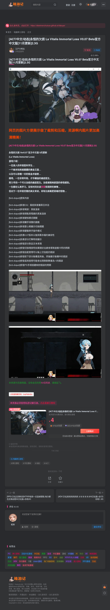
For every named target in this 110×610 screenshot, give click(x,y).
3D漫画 (71, 553)
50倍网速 (45, 382)
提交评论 (97, 526)
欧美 (30, 557)
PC (9, 553)
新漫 (9, 557)
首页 (9, 32)
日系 (82, 557)
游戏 (64, 553)
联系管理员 (13, 594)
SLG (81, 553)
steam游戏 (37, 561)
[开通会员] (104, 587)
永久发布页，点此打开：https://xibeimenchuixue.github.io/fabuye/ (37, 25)
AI (77, 553)
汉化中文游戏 (27, 553)
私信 (98, 50)
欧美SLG (37, 557)
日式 (9, 561)
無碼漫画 (93, 553)
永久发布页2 (54, 594)
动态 (61, 557)
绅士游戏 (15, 553)
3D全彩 (68, 561)
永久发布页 (42, 594)
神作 (19, 565)
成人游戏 (77, 561)
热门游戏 (22, 557)
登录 (68, 4)
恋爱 (43, 186)
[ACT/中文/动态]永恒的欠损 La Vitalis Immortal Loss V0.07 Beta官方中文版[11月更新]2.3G (55, 41)
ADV (15, 561)
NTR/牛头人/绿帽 (71, 557)
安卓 (49, 553)
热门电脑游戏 (49, 561)
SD (50, 557)
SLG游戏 (22, 561)
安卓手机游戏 (28, 565)
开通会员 (93, 4)
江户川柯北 (20, 48)
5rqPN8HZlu (21, 394)
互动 (94, 561)
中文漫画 (56, 553)
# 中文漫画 (27, 463)
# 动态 (37, 463)
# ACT (46, 463)
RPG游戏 (86, 561)
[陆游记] (16, 4)
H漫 (29, 561)
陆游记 (30, 603)
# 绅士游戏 (15, 463)
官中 (55, 557)
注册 (73, 4)
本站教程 (32, 594)
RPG (45, 557)
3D (86, 553)
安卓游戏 (94, 557)
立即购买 (90, 431)
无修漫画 (60, 561)
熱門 (15, 557)
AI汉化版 (11, 565)
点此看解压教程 (47, 402)
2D (87, 557)
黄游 (43, 553)
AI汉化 (37, 553)
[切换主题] (104, 593)
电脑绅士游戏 (19, 32)
